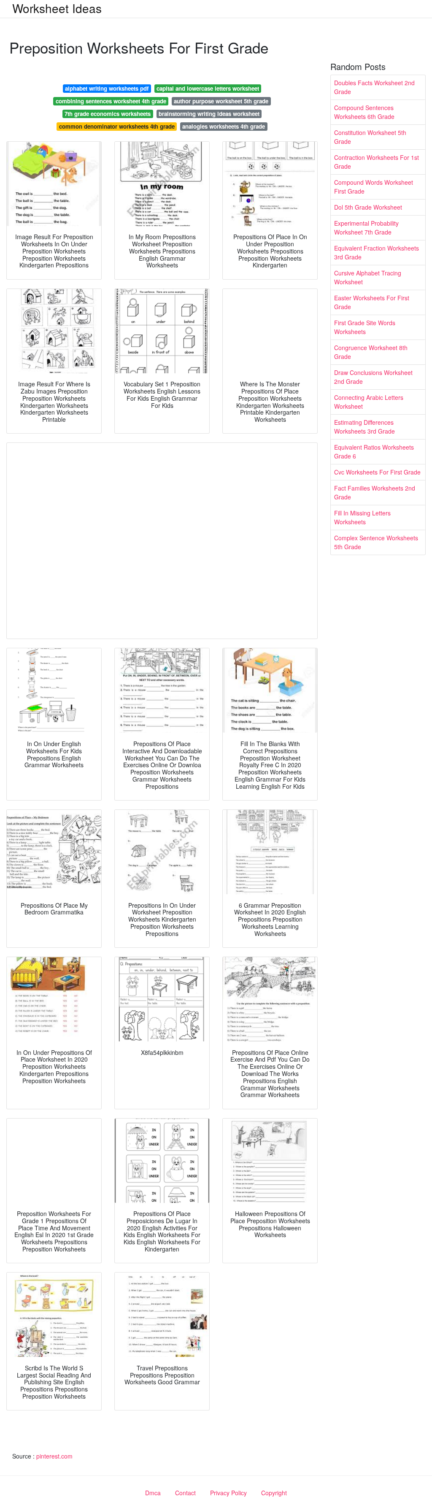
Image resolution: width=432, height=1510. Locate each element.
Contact (185, 1492)
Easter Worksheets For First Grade (371, 302)
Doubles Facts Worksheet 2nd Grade (374, 87)
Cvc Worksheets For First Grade (377, 472)
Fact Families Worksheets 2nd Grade (374, 492)
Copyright (274, 1492)
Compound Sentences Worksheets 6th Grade (364, 112)
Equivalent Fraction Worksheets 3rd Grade (376, 252)
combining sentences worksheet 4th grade (111, 101)
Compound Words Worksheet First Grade (373, 186)
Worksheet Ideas (57, 8)
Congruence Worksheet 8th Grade (371, 352)
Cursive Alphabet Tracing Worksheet (367, 277)
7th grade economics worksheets (108, 114)
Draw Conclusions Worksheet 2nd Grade (373, 377)
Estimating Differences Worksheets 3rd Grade (364, 426)
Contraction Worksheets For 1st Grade (376, 161)
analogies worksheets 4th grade (223, 126)
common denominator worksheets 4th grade (117, 126)
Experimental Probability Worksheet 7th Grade (366, 227)
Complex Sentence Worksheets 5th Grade (376, 542)
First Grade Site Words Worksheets (364, 327)
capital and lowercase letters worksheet (208, 88)
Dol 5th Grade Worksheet (368, 207)
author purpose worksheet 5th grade (221, 101)
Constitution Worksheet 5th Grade (370, 137)
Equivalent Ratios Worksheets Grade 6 (374, 451)
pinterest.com (54, 1456)
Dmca (153, 1492)
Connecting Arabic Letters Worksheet (368, 401)
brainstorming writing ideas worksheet (209, 114)
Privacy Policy (228, 1492)
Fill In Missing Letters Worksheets (362, 517)
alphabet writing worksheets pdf (106, 88)
